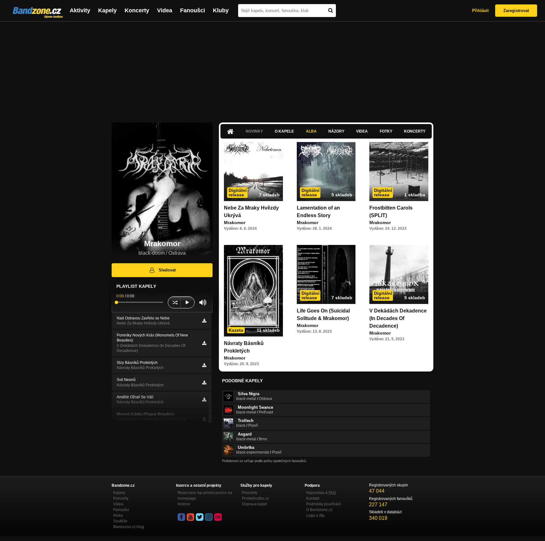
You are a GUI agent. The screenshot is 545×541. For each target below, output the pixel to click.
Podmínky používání (323, 504)
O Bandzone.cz (319, 510)
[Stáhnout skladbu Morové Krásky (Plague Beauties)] (204, 419)
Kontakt (312, 498)
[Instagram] (209, 517)
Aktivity (80, 10)
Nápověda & (321, 492)
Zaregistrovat (516, 10)
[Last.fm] (218, 517)
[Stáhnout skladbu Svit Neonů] (204, 382)
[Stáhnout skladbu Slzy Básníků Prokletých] (204, 365)
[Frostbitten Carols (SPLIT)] (398, 171)
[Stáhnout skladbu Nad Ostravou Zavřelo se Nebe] (204, 320)
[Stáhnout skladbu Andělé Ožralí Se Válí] (204, 399)
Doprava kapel (254, 504)
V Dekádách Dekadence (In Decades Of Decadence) (398, 318)
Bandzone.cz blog (128, 527)
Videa (164, 10)
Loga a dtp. (315, 515)
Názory (336, 131)
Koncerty (137, 10)
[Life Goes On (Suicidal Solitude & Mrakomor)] (326, 274)
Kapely (107, 10)
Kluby (221, 10)
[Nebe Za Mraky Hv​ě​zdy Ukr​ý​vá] (253, 171)
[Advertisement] (272, 69)
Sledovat (167, 270)
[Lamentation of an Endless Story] (326, 171)
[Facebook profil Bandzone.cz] (181, 517)
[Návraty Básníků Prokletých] (253, 290)
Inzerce (184, 504)
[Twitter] (199, 517)
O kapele (284, 131)
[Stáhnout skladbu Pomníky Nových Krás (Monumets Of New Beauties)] (204, 343)
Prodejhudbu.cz (255, 498)
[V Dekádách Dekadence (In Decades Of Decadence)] (398, 274)
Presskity (249, 492)
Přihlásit (480, 10)
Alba (311, 131)
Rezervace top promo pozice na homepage (205, 495)
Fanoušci (192, 10)
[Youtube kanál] (190, 517)
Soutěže (120, 521)
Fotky (386, 131)
